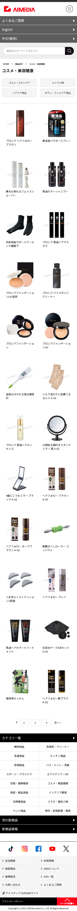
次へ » (57, 723)
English (7, 29)
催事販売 (10, 876)
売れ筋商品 (10, 820)
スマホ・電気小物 (58, 801)
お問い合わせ (13, 885)
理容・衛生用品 (19, 792)
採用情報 (48, 860)
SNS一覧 (48, 876)
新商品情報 (10, 829)
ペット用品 (19, 811)
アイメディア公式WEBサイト (21, 893)
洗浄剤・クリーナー (57, 747)
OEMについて (51, 868)
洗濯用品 (19, 756)
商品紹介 (19, 63)
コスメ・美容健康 (37, 63)
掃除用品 (19, 747)
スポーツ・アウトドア (19, 774)
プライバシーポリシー (13, 901)
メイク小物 (58, 82)
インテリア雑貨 (58, 792)
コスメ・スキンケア (19, 82)
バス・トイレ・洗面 (57, 765)
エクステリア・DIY (58, 774)
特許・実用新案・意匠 (58, 811)
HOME (6, 63)
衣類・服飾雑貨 (19, 783)
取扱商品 (10, 868)
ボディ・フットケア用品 (58, 92)
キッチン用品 (58, 756)
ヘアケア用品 (19, 92)
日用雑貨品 (19, 801)
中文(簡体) (9, 38)
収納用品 (19, 765)
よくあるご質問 (13, 20)
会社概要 (10, 860)
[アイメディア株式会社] (69, 11)
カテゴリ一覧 (11, 737)
